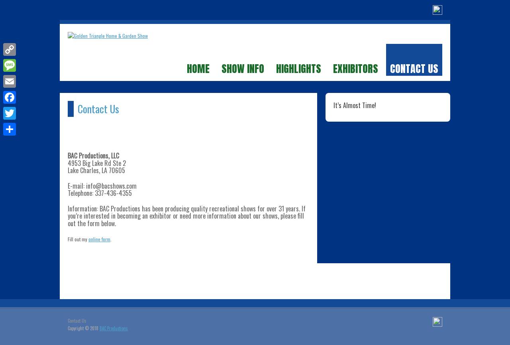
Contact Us (414, 68)
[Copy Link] (10, 49)
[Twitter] (10, 113)
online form (99, 239)
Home (198, 68)
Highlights (298, 68)
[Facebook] (437, 11)
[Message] (10, 65)
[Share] (10, 129)
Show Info (243, 68)
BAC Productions (114, 328)
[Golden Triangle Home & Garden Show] (108, 35)
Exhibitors (355, 68)
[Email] (10, 81)
